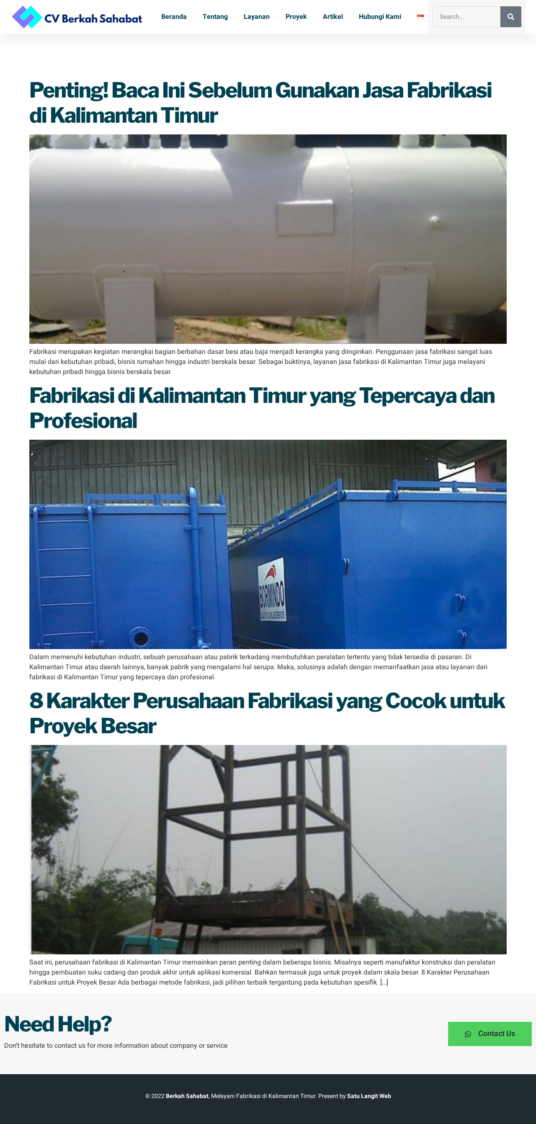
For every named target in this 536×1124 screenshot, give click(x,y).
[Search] (510, 16)
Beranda (174, 17)
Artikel (333, 17)
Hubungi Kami (380, 17)
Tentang (215, 17)
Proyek (296, 17)
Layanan (257, 17)
